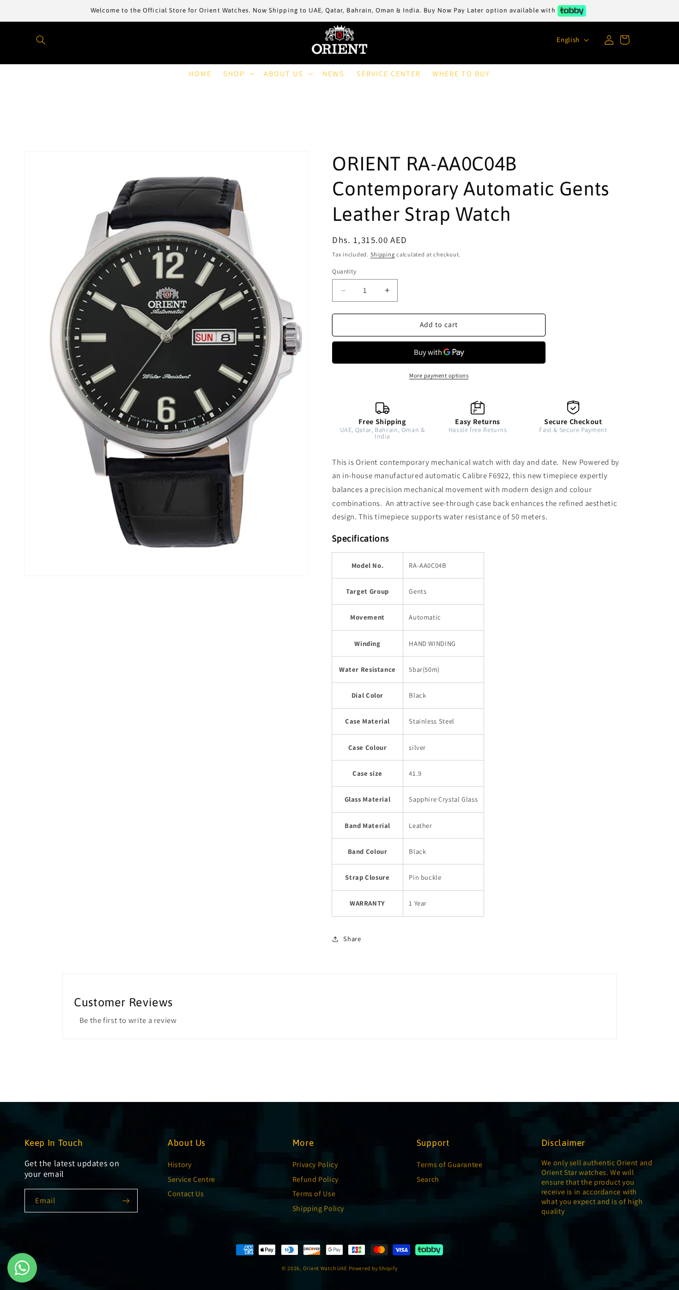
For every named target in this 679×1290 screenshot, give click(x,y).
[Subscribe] (126, 1200)
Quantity (344, 271)
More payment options (439, 375)
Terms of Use (314, 1194)
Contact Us (186, 1194)
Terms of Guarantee (449, 1164)
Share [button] (352, 939)
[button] (35, 39)
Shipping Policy (318, 1208)
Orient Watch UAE (325, 1268)
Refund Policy (315, 1179)
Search (428, 1179)
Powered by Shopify (373, 1268)
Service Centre (191, 1179)
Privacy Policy (315, 1164)
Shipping (382, 254)
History (179, 1164)
